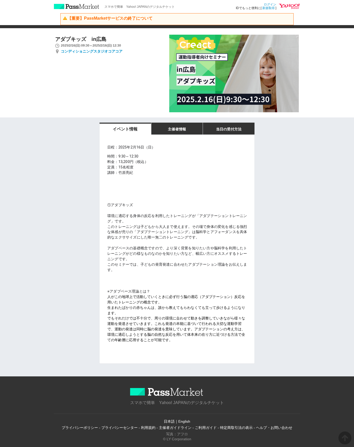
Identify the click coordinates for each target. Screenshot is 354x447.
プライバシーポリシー (80, 428)
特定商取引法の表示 (236, 428)
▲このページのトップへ (344, 437)
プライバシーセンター (119, 428)
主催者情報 (177, 129)
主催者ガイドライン (175, 428)
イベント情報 (125, 129)
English (184, 421)
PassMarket (76, 6)
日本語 (169, 421)
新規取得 (268, 8)
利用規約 (148, 428)
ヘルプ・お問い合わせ (274, 428)
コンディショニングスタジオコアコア (92, 51)
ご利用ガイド (206, 428)
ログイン (270, 4)
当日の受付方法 (229, 129)
